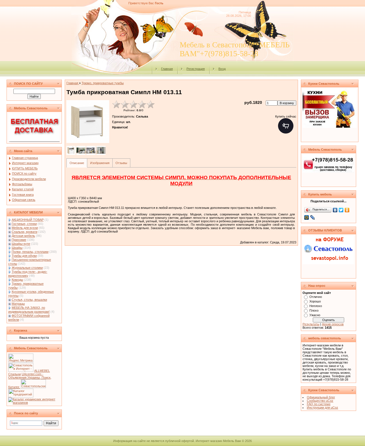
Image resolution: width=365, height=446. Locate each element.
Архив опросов (333, 324)
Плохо (314, 310)
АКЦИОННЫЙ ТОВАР (28, 219)
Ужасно (314, 315)
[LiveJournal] (313, 217)
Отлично (315, 296)
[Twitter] (341, 210)
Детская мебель (23, 235)
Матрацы (18, 303)
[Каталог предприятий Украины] (20, 396)
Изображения (100, 163)
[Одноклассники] (347, 210)
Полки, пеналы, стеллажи (30, 251)
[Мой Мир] (307, 217)
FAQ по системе (318, 404)
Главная (167, 68)
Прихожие (19, 239)
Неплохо (315, 306)
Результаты (311, 324)
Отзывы (121, 163)
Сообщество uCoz (320, 400)
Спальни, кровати (24, 231)
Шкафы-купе (21, 243)
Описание (77, 163)
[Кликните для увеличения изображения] (87, 121)
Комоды (17, 279)
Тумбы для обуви (24, 255)
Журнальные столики (27, 267)
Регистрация (195, 68)
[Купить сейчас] (285, 126)
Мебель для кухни (25, 227)
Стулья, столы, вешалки (29, 299)
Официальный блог (321, 397)
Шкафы (17, 247)
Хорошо (315, 301)
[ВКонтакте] (335, 210)
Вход (222, 68)
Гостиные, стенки (24, 223)
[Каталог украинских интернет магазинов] (34, 402)
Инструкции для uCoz (322, 407)
